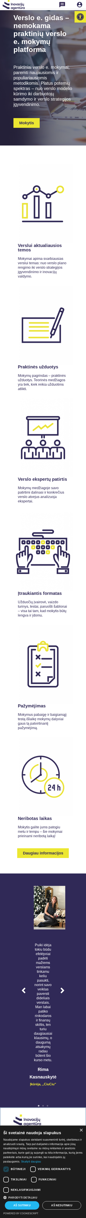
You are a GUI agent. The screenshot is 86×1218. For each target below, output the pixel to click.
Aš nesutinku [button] (61, 1205)
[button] (80, 17)
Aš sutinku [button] (22, 1205)
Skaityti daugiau (31, 1161)
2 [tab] (43, 1106)
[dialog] (43, 1172)
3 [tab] (47, 1106)
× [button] (81, 1130)
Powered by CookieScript (20, 1213)
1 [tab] (38, 1106)
